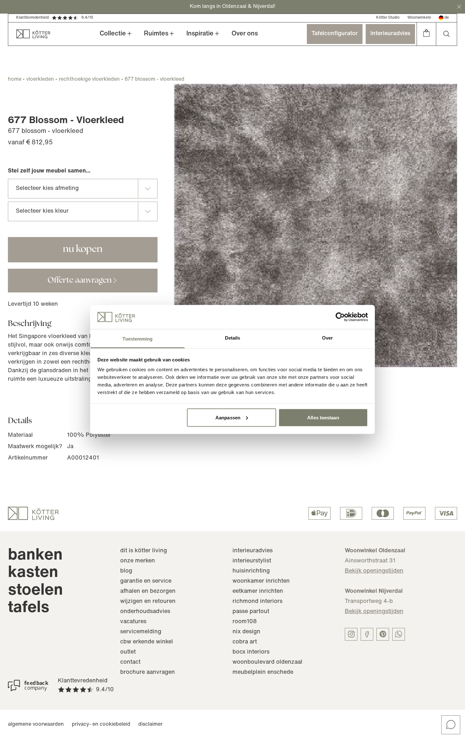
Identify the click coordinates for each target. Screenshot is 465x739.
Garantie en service (145, 581)
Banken (35, 556)
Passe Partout (250, 612)
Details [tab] (232, 338)
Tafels (28, 608)
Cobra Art (244, 642)
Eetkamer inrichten (257, 591)
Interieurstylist (251, 561)
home (15, 79)
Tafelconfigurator (335, 34)
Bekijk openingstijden (374, 571)
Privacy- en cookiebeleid (101, 724)
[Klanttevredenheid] (28, 685)
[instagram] (351, 634)
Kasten (33, 573)
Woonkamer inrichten (261, 581)
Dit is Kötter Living (143, 551)
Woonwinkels (419, 18)
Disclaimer (150, 724)
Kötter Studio (388, 18)
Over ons (245, 34)
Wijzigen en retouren (148, 601)
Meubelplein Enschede (262, 672)
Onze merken (137, 561)
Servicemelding (140, 632)
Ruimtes (156, 34)
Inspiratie (200, 34)
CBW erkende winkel (146, 642)
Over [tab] (327, 338)
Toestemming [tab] (137, 338)
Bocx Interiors (251, 652)
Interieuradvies (390, 34)
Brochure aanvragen (147, 672)
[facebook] (367, 634)
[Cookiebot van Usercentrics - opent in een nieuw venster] (340, 317)
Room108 (244, 622)
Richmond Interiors (257, 601)
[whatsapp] (398, 634)
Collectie (113, 34)
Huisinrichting (251, 571)
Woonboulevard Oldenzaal (267, 662)
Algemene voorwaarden (36, 724)
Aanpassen (227, 417)
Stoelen (35, 591)
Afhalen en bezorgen (148, 591)
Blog (126, 571)
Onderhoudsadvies (145, 612)
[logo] (33, 513)
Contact (130, 662)
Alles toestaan (323, 417)
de (446, 18)
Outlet (128, 652)
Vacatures (133, 622)
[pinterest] (382, 634)
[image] (315, 225)
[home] (29, 34)
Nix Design (246, 632)
